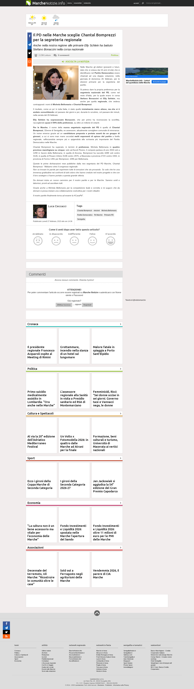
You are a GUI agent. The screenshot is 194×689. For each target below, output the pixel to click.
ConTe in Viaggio (47, 665)
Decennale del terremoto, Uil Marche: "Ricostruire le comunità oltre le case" (41, 577)
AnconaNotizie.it (74, 655)
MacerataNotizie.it (75, 657)
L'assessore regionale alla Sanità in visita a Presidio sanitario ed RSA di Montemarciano (74, 398)
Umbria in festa (101, 669)
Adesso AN (32, 23)
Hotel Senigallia (156, 661)
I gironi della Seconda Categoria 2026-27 (72, 484)
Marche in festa (101, 651)
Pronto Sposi (128, 665)
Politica (114, 55)
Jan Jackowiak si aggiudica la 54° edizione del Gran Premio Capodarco (105, 486)
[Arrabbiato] (38, 241)
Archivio (44, 653)
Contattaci (45, 661)
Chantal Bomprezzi (84, 211)
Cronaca (17, 651)
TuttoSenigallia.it (129, 657)
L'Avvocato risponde (49, 663)
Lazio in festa (100, 659)
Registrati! (87, 305)
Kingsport (127, 661)
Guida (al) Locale (48, 667)
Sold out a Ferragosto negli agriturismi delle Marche (71, 575)
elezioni (97, 211)
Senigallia (81, 219)
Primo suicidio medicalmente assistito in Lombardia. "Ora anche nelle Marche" (41, 398)
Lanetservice (79, 685)
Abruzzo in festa (102, 653)
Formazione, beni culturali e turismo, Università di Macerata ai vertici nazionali (105, 443)
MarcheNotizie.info (75, 651)
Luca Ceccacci (57, 206)
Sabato (56, 23)
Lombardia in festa (102, 661)
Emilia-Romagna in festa (104, 655)
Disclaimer (101, 685)
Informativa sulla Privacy (121, 685)
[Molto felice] (110, 241)
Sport (16, 659)
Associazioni (18, 657)
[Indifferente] (74, 241)
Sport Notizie (128, 663)
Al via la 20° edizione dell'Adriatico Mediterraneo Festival (41, 441)
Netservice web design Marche (161, 655)
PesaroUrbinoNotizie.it (76, 653)
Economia (17, 661)
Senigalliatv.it (128, 653)
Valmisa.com (128, 655)
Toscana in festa (102, 667)
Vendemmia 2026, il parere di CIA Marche (106, 574)
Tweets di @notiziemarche (135, 300)
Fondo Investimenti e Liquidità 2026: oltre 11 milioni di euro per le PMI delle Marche (106, 532)
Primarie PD (109, 215)
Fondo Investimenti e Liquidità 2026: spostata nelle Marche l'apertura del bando (73, 532)
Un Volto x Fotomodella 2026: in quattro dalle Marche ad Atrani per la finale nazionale (74, 445)
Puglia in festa (101, 665)
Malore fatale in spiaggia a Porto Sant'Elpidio (104, 350)
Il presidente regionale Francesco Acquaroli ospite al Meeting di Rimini (41, 352)
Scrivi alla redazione (49, 671)
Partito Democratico (84, 215)
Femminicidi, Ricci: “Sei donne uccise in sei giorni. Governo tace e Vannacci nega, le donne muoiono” (106, 400)
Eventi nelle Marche (48, 669)
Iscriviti (44, 657)
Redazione (45, 655)
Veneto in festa (101, 671)
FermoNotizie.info (75, 659)
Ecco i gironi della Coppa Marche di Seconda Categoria (39, 484)
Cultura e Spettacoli (21, 655)
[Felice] (92, 241)
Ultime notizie (46, 651)
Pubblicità (108, 685)
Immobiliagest (128, 667)
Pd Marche (98, 215)
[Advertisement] (146, 47)
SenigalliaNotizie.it (130, 651)
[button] (136, 3)
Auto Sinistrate (128, 659)
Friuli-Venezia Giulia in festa (105, 657)
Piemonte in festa (102, 663)
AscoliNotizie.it (74, 661)
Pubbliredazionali (47, 659)
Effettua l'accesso (64, 305)
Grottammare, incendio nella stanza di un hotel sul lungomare (74, 352)
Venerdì (44, 23)
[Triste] (56, 241)
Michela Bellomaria (109, 211)
